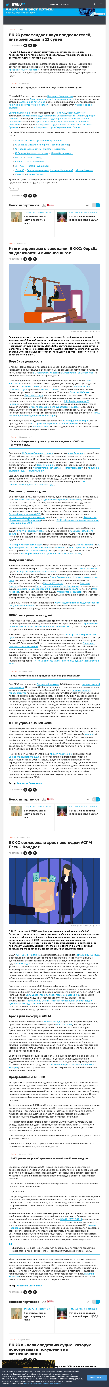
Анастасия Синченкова (29, 783)
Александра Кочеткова (32, 102)
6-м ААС (19, 157)
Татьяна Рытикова (30, 386)
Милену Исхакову (73, 467)
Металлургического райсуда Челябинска (57, 586)
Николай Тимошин (53, 583)
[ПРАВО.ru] (15, 4)
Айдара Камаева (84, 170)
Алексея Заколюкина (29, 520)
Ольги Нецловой (35, 161)
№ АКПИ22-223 (64, 1024)
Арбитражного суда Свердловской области (56, 127)
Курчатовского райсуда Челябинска (62, 499)
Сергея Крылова (70, 407)
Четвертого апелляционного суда (27, 517)
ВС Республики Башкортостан (77, 372)
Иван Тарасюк (75, 453)
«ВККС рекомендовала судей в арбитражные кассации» (51, 553)
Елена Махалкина (31, 955)
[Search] (95, 4)
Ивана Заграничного (62, 153)
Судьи (14, 83)
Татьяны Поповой (87, 568)
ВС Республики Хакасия (46, 372)
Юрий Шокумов (41, 426)
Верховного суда (33, 395)
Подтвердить (97, 1377)
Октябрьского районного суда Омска (35, 571)
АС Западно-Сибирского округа (32, 144)
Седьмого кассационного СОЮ (33, 589)
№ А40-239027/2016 (71, 1219)
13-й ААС (73, 589)
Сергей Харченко (76, 112)
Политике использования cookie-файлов (42, 1383)
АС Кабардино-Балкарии (76, 420)
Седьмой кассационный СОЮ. (25, 514)
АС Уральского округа (38, 550)
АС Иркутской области (69, 591)
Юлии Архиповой (52, 140)
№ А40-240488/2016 (88, 955)
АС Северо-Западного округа (37, 453)
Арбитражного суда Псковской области (57, 124)
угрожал (89, 734)
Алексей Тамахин (84, 544)
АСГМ (18, 955)
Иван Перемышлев (78, 547)
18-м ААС (19, 170)
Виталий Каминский (19, 112)
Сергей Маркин (44, 465)
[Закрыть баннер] (53, 1362)
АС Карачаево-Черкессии (45, 423)
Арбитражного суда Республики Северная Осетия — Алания (53, 115)
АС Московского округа (28, 140)
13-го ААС (20, 531)
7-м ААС (19, 161)
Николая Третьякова (54, 149)
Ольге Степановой (60, 577)
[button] (25, 45)
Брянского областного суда (24, 756)
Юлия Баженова (43, 547)
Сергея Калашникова (38, 170)
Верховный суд (52, 1021)
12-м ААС (19, 166)
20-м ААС (19, 174)
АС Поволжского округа (28, 149)
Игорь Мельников (68, 423)
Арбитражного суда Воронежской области (56, 118)
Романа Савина (35, 174)
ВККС (14, 189)
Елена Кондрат (23, 963)
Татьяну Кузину (35, 470)
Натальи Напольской (61, 170)
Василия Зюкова (60, 144)
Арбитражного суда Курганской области (52, 99)
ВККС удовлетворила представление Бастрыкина (52, 995)
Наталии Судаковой (37, 166)
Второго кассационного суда (45, 407)
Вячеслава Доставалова (60, 96)
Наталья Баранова (24, 605)
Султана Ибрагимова (48, 684)
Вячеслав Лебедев (79, 392)
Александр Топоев (48, 389)
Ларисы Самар (33, 157)
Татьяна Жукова (35, 531)
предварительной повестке (24, 69)
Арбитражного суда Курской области (29, 104)
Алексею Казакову (25, 499)
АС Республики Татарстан (47, 467)
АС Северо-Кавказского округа (31, 153)
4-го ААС (61, 112)
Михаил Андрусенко (60, 754)
